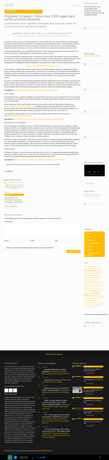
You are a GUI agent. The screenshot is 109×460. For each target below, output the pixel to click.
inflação (98, 284)
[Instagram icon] (102, 451)
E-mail (32, 241)
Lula (99, 286)
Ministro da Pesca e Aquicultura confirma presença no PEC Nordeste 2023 (39, 160)
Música (89, 291)
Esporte (86, 279)
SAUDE (93, 300)
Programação (98, 298)
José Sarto (92, 286)
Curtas (89, 237)
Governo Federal (91, 284)
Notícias (89, 246)
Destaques (90, 240)
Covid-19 (91, 273)
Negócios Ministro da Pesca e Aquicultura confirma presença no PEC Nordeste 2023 (33, 164)
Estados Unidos (93, 279)
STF (98, 302)
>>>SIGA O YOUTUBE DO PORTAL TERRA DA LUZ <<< (42, 66)
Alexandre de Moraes (89, 266)
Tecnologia (89, 307)
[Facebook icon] (97, 451)
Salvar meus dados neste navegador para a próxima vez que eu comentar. (30, 248)
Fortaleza (88, 282)
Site (56, 241)
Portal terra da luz (92, 294)
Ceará (92, 270)
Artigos (89, 233)
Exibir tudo (77, 5)
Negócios (94, 291)
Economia (88, 277)
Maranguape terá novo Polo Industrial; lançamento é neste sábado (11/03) (39, 119)
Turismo (95, 307)
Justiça (96, 286)
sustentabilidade (96, 305)
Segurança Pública (92, 302)
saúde (96, 300)
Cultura (96, 273)
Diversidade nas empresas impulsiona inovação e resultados (13, 198)
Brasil (86, 270)
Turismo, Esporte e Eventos (93, 254)
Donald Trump (95, 275)
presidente (92, 298)
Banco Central (97, 268)
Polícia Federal (88, 293)
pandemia (100, 291)
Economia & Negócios (94, 243)
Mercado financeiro (93, 289)
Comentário (8, 222)
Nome (6, 241)
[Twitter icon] (100, 451)
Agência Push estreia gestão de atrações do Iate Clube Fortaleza (36, 90)
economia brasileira (97, 277)
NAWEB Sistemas (47, 451)
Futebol (95, 282)
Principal (90, 249)
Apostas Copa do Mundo (92, 56)
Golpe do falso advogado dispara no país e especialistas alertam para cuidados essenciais (55, 421)
